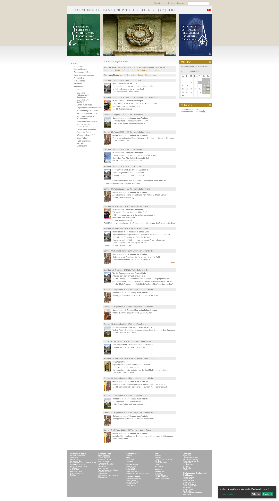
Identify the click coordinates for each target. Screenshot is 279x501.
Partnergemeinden (104, 472)
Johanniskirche (75, 461)
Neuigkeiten (79, 78)
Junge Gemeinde (132, 482)
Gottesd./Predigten (78, 454)
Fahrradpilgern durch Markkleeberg (85, 118)
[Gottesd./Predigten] (81, 10)
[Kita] (162, 10)
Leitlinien (158, 457)
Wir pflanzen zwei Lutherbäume (84, 125)
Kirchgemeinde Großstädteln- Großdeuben (195, 474)
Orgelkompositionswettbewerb (89, 108)
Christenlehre (131, 484)
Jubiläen (77, 90)
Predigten (73, 475)
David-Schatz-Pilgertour (86, 129)
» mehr (172, 262)
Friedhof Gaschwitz (161, 477)
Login (165, 3)
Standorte (78, 84)
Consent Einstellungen (83, 69)
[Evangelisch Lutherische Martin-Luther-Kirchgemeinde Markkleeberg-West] (83, 35)
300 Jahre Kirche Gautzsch (84, 101)
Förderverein (131, 466)
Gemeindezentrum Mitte (78, 466)
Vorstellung (158, 456)
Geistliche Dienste (104, 459)
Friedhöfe (158, 470)
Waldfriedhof (159, 473)
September (131, 75)
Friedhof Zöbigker (161, 475)
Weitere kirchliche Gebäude (108, 470)
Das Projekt (130, 468)
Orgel (128, 457)
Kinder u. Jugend (133, 477)
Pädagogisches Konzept (163, 459)
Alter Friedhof (159, 471)
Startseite (157, 3)
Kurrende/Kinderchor (133, 478)
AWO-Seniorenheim (77, 473)
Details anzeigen (227, 494)
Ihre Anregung (79, 81)
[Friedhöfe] (173, 10)
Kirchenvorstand (104, 461)
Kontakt (172, 3)
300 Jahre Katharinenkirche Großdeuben (84, 95)
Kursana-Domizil (76, 471)
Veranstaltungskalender (84, 75)
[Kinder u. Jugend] (146, 10)
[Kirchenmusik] (104, 10)
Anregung (201, 112)
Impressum (181, 3)
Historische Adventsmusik (87, 114)
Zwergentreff (130, 485)
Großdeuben (74, 468)
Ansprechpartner (104, 458)
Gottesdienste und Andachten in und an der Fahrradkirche (83, 463)
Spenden (129, 461)
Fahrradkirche (123, 67)
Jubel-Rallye (82, 138)
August (123, 75)
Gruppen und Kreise (105, 463)
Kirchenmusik (103, 468)
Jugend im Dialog (84, 132)
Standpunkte (79, 87)
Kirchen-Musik (188, 489)
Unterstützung (131, 470)
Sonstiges (187, 454)
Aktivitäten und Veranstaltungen (137, 473)
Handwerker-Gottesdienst (87, 121)
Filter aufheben (155, 70)
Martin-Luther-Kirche (112, 70)
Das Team (158, 461)
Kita (156, 454)
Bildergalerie (82, 146)
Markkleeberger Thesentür (87, 111)
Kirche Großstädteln (139, 70)
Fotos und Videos (132, 471)
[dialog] (247, 492)
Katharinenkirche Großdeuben (142, 67)
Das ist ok (267, 494)
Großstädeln (74, 470)
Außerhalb (126, 70)
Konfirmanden (131, 480)
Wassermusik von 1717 (86, 135)
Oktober (140, 75)
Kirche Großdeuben (190, 486)
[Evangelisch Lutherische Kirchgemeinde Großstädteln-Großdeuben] (195, 35)
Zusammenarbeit (161, 463)
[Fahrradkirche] (124, 10)
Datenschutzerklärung (83, 72)
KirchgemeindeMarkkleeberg (104, 455)
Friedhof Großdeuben (162, 478)
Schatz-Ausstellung (84, 105)
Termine (129, 456)
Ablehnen (256, 494)
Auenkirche (160, 67)
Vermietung (102, 466)
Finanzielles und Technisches (108, 475)
